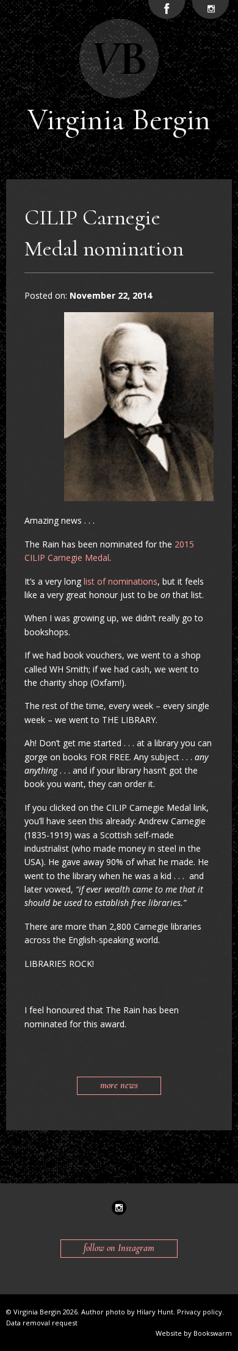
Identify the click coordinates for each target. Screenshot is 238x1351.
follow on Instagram (119, 1248)
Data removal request (42, 1322)
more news (119, 1085)
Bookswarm (212, 1333)
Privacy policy (199, 1311)
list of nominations (120, 581)
